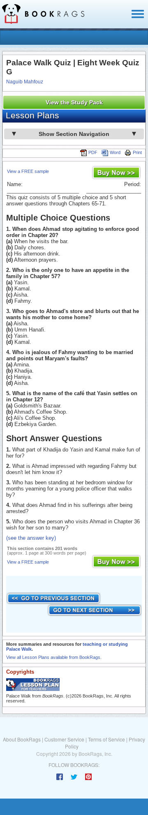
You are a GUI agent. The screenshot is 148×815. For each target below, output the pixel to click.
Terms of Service (106, 739)
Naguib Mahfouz (24, 82)
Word (115, 152)
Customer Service (64, 739)
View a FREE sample (28, 171)
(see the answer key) (31, 538)
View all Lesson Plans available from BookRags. (54, 657)
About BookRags (22, 739)
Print (137, 152)
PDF (92, 152)
